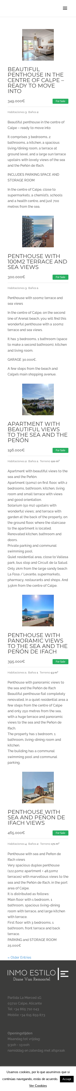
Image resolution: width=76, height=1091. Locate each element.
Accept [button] (66, 1079)
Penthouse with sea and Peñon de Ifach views (36, 817)
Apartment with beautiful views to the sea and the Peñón (38, 432)
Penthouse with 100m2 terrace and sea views (37, 261)
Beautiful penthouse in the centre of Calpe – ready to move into (36, 80)
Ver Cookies (38, 1085)
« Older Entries (19, 957)
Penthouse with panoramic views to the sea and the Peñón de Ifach (38, 643)
